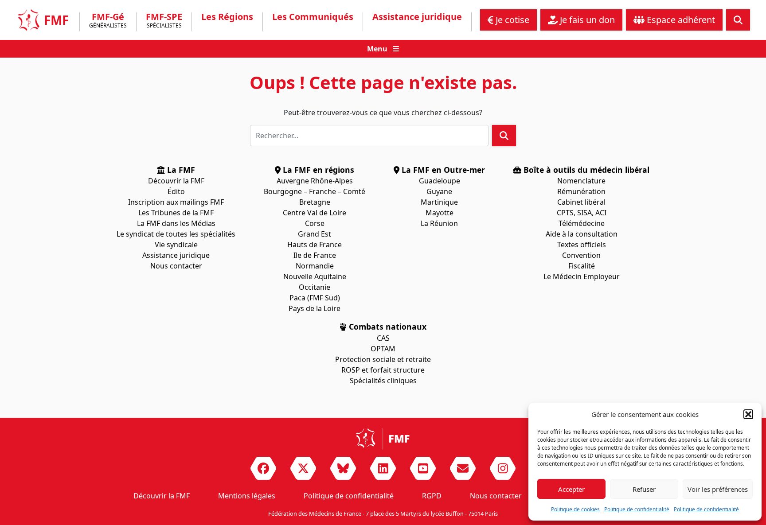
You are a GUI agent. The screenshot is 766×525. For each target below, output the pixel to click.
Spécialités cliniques (383, 380)
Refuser (644, 489)
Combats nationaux (386, 326)
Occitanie (314, 287)
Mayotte (439, 213)
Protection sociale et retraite (383, 359)
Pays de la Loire (314, 308)
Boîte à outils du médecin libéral (585, 169)
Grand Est (314, 234)
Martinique (439, 202)
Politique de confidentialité (636, 509)
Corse (314, 223)
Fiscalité (581, 266)
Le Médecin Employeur (581, 276)
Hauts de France (314, 244)
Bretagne (314, 202)
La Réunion (439, 223)
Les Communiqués (312, 17)
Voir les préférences (718, 489)
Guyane (439, 191)
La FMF (180, 169)
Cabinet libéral (581, 202)
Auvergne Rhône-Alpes (315, 181)
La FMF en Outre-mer (442, 169)
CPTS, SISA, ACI (581, 213)
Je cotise (511, 20)
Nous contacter (176, 266)
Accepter (571, 489)
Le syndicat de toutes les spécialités (176, 234)
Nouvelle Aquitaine (314, 276)
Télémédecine (582, 223)
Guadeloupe (439, 181)
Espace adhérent (680, 20)
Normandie (315, 266)
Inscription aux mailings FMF (176, 202)
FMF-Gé (108, 21)
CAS (383, 338)
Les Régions (227, 17)
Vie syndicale (176, 244)
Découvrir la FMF (176, 181)
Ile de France (314, 255)
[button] (748, 414)
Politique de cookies (575, 509)
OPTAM (383, 349)
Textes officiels (581, 244)
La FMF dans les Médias (176, 223)
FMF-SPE (164, 21)
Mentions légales (246, 496)
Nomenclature (581, 181)
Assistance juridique (417, 17)
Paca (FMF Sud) (314, 298)
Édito (176, 191)
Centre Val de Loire (314, 213)
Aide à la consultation (581, 234)
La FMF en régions (317, 169)
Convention (581, 255)
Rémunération (581, 191)
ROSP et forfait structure (383, 370)
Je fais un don (586, 20)
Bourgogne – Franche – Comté (314, 191)
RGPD (432, 496)
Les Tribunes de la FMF (176, 213)
